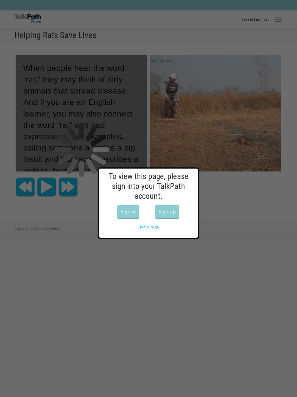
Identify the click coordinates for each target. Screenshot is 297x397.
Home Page (148, 227)
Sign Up (167, 211)
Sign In (128, 211)
